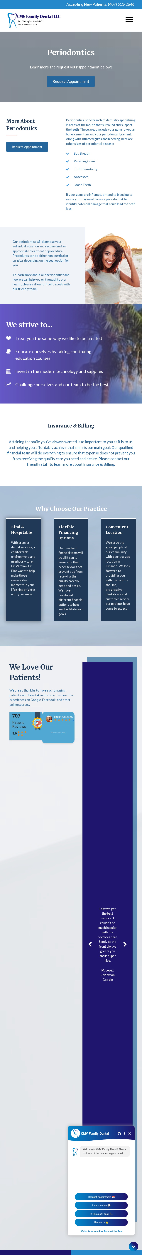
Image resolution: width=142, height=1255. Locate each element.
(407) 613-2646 (121, 4)
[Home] (34, 20)
